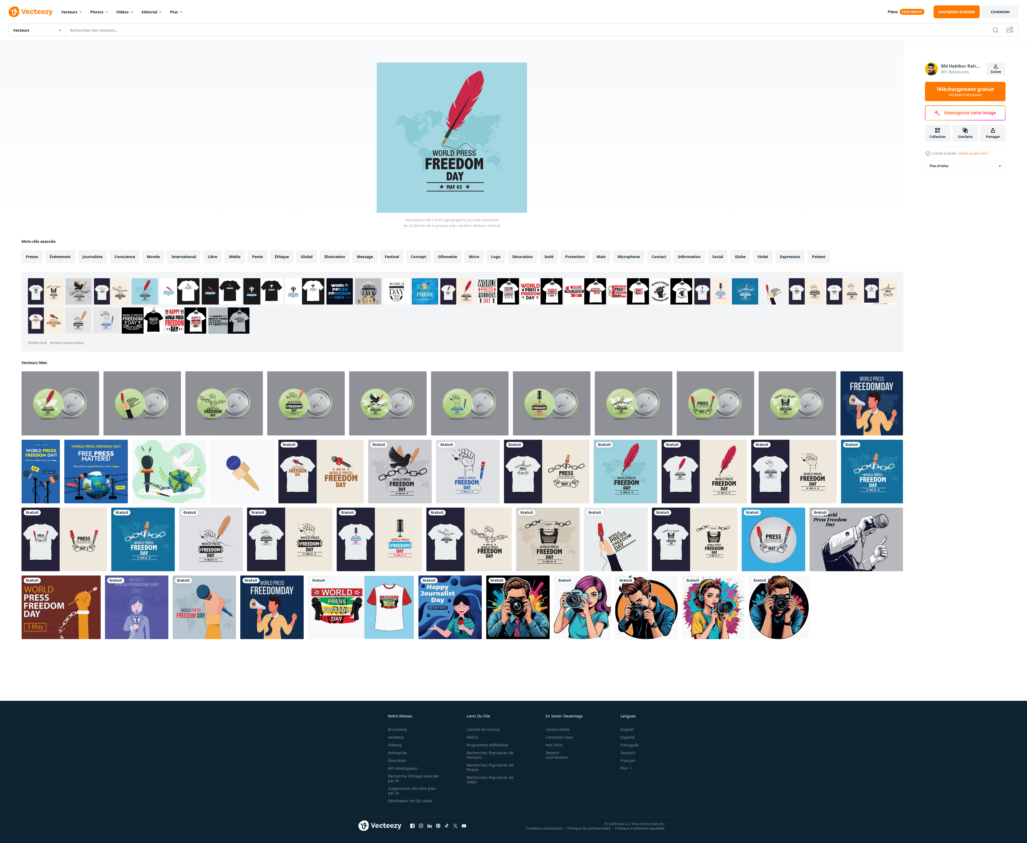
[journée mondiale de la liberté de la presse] (60, 403)
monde (153, 256)
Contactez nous (559, 737)
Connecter (1000, 11)
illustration (334, 256)
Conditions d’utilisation (544, 828)
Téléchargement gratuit (965, 91)
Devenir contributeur (557, 755)
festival (392, 256)
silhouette (447, 256)
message (365, 256)
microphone (629, 256)
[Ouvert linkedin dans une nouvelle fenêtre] (429, 825)
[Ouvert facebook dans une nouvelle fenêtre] (412, 825)
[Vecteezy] (31, 11)
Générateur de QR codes (410, 800)
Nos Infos (554, 744)
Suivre (996, 71)
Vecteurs (69, 11)
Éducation (397, 760)
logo (495, 256)
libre (212, 256)
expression (790, 256)
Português (629, 744)
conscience (124, 256)
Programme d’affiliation (488, 744)
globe (740, 256)
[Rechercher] (995, 30)
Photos (96, 11)
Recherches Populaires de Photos (490, 767)
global (307, 256)
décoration (522, 256)
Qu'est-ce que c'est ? (974, 153)
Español (627, 737)
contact (659, 256)
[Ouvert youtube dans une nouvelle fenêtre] (464, 825)
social (717, 256)
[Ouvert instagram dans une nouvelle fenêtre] (421, 825)
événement (60, 256)
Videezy (395, 744)
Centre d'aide (557, 729)
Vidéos (122, 11)
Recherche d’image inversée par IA (413, 778)
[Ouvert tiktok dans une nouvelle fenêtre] (447, 825)
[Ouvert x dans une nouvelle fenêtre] (455, 825)
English (627, 729)
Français (628, 760)
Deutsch (627, 752)
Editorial (149, 11)
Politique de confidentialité (588, 828)
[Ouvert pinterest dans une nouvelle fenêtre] (438, 825)
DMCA (472, 737)
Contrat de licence (483, 729)
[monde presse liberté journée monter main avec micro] (856, 539)
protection (575, 256)
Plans (893, 11)
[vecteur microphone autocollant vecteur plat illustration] (242, 471)
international (184, 256)
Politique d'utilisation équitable (640, 828)
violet (762, 256)
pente (257, 256)
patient (818, 256)
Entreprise (397, 752)
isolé (549, 256)
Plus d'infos (939, 166)
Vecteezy (396, 737)
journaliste (92, 256)
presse (32, 256)
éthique (282, 256)
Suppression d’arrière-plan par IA (412, 791)
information (689, 256)
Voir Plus (229, 320)
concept (418, 256)
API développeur (403, 768)
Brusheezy (397, 729)
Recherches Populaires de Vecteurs (490, 755)
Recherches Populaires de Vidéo (490, 780)
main (601, 256)
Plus (174, 11)
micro (474, 256)
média (234, 256)
